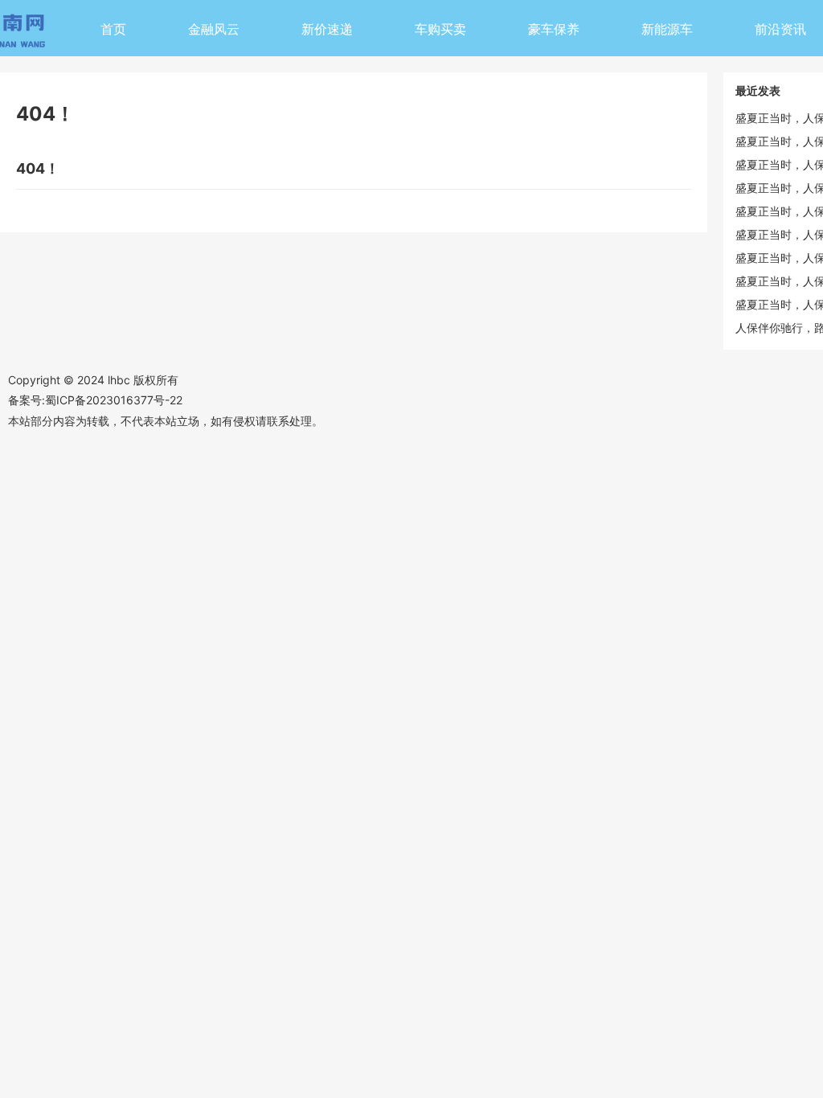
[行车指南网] (24, 33)
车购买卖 (440, 29)
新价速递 (327, 29)
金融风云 (214, 29)
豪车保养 (553, 29)
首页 (113, 29)
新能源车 (667, 29)
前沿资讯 (780, 29)
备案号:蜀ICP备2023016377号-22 (95, 400)
